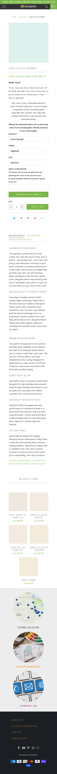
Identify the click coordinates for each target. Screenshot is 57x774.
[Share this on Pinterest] (28, 218)
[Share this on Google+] (35, 218)
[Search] (46, 6)
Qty (10, 201)
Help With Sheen (34, 235)
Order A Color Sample (28, 194)
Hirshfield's (32, 755)
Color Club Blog (28, 666)
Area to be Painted (27, 175)
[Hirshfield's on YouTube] (24, 748)
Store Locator (28, 627)
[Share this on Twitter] (14, 218)
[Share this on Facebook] (21, 218)
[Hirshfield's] (28, 6)
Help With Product (17, 235)
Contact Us (28, 705)
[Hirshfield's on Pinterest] (28, 748)
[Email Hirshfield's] (38, 748)
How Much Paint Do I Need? (20, 239)
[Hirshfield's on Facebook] (19, 748)
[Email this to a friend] (42, 218)
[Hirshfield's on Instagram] (33, 748)
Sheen (11, 145)
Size (10, 157)
